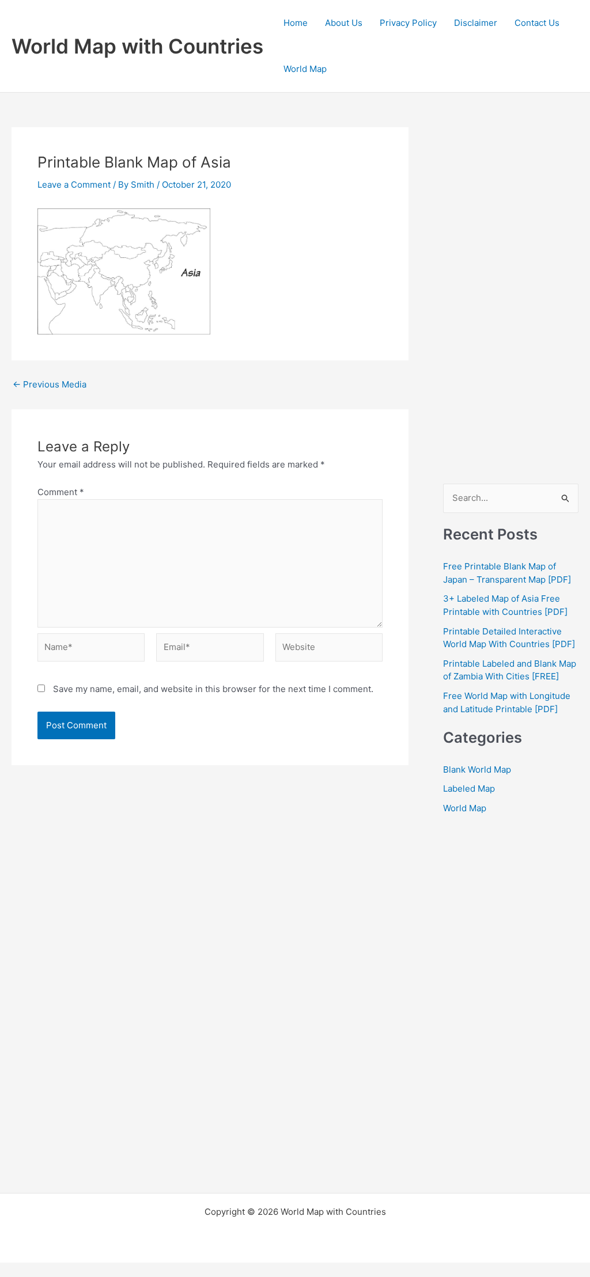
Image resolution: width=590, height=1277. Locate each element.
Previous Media (49, 384)
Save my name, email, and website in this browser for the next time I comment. (213, 688)
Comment (60, 492)
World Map (305, 68)
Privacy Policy (408, 22)
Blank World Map (477, 769)
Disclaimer (475, 22)
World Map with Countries (137, 46)
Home (295, 22)
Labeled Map (469, 788)
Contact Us (537, 22)
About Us (343, 22)
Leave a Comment (74, 184)
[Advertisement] (510, 300)
